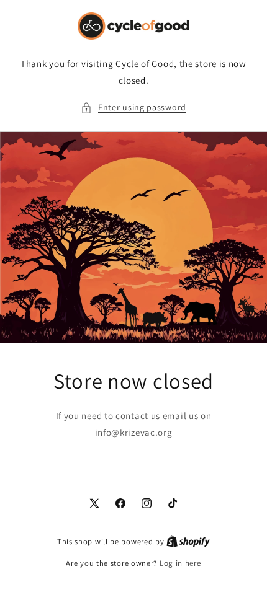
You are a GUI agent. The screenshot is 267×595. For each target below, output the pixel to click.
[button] (133, 107)
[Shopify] (188, 541)
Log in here (180, 563)
